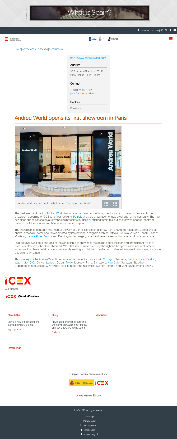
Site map (89, 417)
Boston (150, 259)
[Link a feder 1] (102, 39)
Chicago (108, 259)
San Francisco (136, 259)
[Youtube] (175, 30)
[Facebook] (170, 30)
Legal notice (89, 430)
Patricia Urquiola (83, 217)
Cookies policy (89, 426)
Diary (55, 315)
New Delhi (113, 263)
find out (56, 332)
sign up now (14, 330)
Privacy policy (89, 421)
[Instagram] (162, 30)
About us (101, 315)
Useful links (14, 348)
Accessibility (89, 435)
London (50, 263)
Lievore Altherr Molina (39, 236)
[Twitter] (166, 30)
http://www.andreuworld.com (88, 58)
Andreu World (55, 213)
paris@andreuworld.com (83, 94)
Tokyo (69, 263)
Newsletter (14, 315)
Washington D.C (24, 263)
